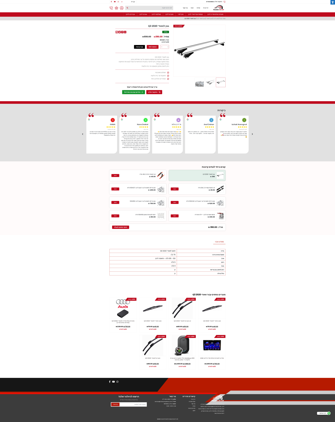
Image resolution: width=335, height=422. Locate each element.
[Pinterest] (122, 32)
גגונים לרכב (143, 14)
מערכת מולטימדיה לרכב (215, 14)
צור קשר (185, 8)
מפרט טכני (219, 241)
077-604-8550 (166, 399)
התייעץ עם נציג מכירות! (132, 92)
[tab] (219, 241)
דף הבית (205, 8)
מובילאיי (180, 14)
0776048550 (210, 2)
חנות (192, 8)
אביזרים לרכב (130, 14)
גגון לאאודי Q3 (201, 18)
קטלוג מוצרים (192, 401)
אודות (198, 8)
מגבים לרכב (169, 14)
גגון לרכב (215, 18)
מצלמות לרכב (156, 14)
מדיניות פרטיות (191, 408)
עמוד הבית (223, 18)
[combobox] (164, 47)
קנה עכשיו (139, 47)
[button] (332, 2)
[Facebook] (117, 32)
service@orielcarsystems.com (163, 401)
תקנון (194, 410)
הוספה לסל (153, 47)
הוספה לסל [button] (115, 328)
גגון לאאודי (209, 18)
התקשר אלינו (153, 92)
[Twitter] (119, 32)
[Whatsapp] (125, 32)
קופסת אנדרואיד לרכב (195, 14)
